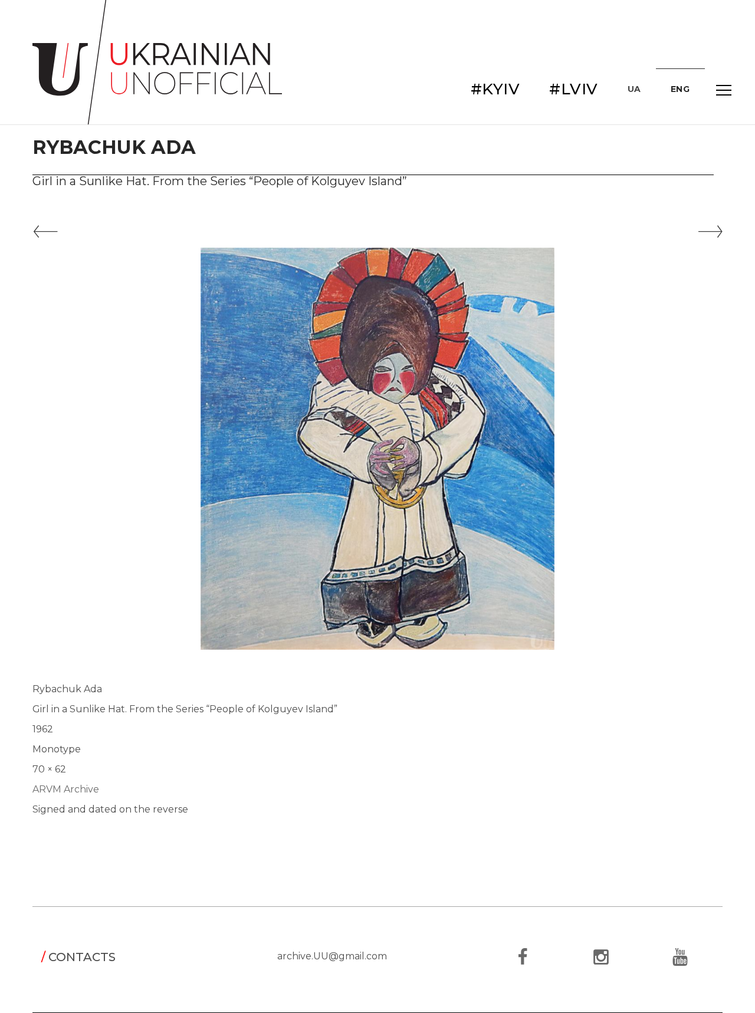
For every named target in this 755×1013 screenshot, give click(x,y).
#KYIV (495, 89)
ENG (680, 89)
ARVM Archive (65, 789)
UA (634, 89)
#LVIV (573, 89)
